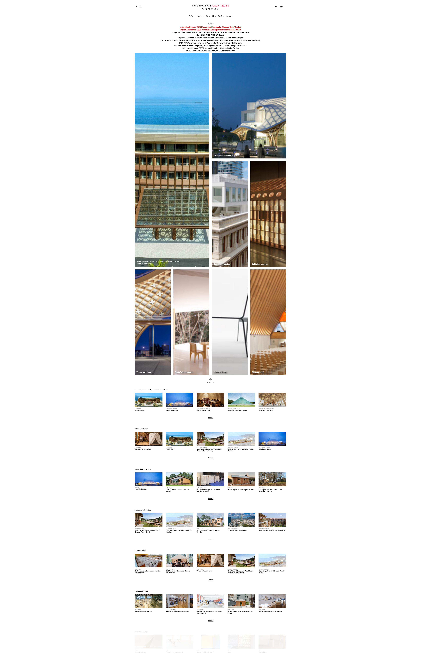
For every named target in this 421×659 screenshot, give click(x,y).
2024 (167, 488)
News (208, 16)
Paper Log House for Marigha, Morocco (241, 490)
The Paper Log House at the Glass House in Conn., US (270, 490)
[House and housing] (230, 214)
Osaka (175, 408)
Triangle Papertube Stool (174, 652)
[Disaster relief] (268, 322)
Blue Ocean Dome (172, 410)
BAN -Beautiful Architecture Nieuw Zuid (272, 530)
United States (203, 488)
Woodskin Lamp (140, 652)
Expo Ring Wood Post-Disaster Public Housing (240, 450)
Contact (228, 16)
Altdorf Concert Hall (203, 410)
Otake (230, 652)
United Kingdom (269, 408)
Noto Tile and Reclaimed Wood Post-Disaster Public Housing (209, 450)
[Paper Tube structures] (191, 322)
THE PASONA (139, 410)
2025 (167, 408)
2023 (198, 650)
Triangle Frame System (143, 449)
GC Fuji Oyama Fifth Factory (237, 410)
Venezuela (171, 569)
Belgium (267, 528)
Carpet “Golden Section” (205, 652)
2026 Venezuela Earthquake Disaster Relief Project (178, 572)
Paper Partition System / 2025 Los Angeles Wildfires (208, 490)
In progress (200, 408)
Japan (139, 408)
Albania (236, 528)
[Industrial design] (230, 322)
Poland (201, 609)
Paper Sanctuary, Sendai (143, 611)
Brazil (232, 609)
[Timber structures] (153, 322)
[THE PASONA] (172, 160)
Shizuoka (233, 408)
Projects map (210, 382)
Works (200, 16)
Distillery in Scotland (266, 410)
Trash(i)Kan (262, 652)
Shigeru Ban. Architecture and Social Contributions (209, 612)
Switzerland (206, 408)
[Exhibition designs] (268, 214)
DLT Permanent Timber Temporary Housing (208, 531)
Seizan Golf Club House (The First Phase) (178, 490)
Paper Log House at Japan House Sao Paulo (240, 612)
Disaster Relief (217, 16)
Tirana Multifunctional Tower (237, 530)
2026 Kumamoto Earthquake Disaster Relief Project (147, 572)
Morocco (233, 488)
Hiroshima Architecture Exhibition (270, 611)
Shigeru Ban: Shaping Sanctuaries (177, 611)
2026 (136, 408)
